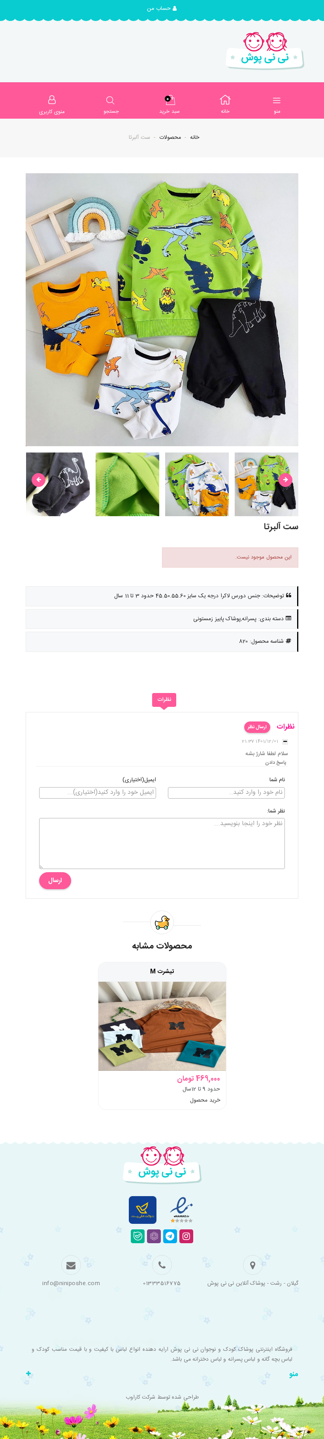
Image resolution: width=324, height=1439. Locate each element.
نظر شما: (276, 811)
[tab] (164, 700)
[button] (162, 9)
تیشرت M (162, 972)
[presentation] (38, 480)
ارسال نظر (257, 727)
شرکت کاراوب (141, 1397)
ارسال (55, 880)
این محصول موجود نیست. (263, 557)
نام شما (277, 780)
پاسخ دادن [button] (275, 763)
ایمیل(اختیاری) (139, 780)
